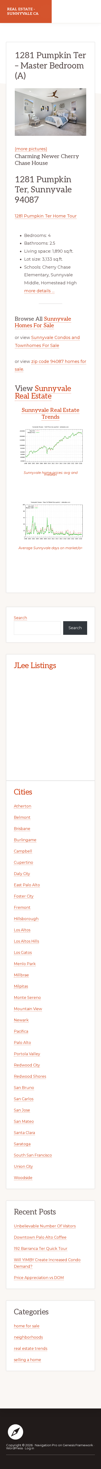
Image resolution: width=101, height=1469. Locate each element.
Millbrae (21, 975)
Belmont (22, 817)
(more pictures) (31, 149)
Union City (23, 1166)
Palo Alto (22, 1042)
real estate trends (30, 1348)
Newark (21, 1020)
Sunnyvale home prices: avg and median (51, 474)
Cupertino (23, 862)
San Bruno (24, 1087)
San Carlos (23, 1099)
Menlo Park (25, 964)
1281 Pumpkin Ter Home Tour (46, 216)
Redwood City (27, 1065)
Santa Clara (24, 1132)
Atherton (22, 806)
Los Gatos (23, 952)
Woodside (23, 1178)
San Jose (22, 1110)
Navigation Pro (46, 1445)
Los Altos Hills (26, 941)
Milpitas (21, 986)
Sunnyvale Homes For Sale (43, 322)
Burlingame (25, 840)
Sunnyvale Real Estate (43, 392)
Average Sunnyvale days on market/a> (50, 548)
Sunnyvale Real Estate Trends (50, 413)
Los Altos (22, 930)
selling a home (27, 1360)
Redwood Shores (30, 1076)
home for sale (26, 1326)
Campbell (23, 851)
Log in (29, 1448)
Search (20, 618)
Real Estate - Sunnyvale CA (23, 11)
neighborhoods (28, 1337)
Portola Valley (27, 1054)
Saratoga (22, 1144)
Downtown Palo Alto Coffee (40, 1237)
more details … (39, 290)
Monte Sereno (27, 997)
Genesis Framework (78, 1445)
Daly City (22, 874)
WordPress (14, 1448)
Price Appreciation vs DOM (39, 1277)
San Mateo (24, 1121)
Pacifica (21, 1031)
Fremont (22, 907)
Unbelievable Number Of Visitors (45, 1226)
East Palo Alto (27, 885)
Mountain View (28, 1009)
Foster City (24, 896)
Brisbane (22, 828)
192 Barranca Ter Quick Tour (40, 1248)
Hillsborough (26, 919)
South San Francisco (33, 1155)
